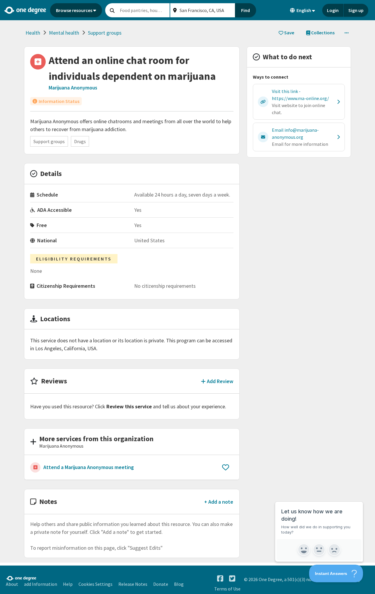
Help (68, 584)
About (12, 584)
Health (32, 32)
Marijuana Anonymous (73, 87)
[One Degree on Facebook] (220, 578)
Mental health (64, 32)
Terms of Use (227, 589)
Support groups (105, 32)
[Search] (112, 10)
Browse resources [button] (74, 10)
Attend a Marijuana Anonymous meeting (88, 467)
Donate (160, 584)
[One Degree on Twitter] (232, 578)
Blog (179, 584)
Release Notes (132, 584)
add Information (40, 584)
